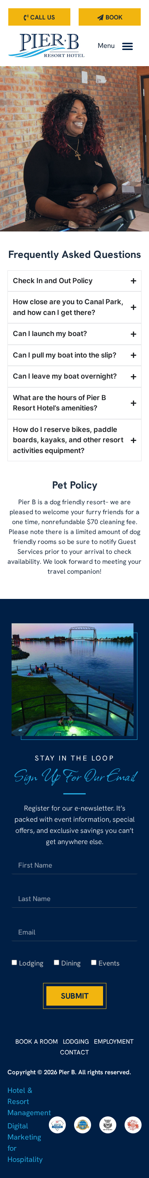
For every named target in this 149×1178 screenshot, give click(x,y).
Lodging (31, 963)
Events (109, 963)
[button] (127, 46)
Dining (71, 963)
